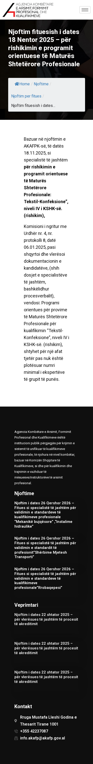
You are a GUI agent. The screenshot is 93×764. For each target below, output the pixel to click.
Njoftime (41, 84)
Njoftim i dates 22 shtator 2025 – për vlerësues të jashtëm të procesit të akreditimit (46, 619)
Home (24, 84)
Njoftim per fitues (26, 96)
